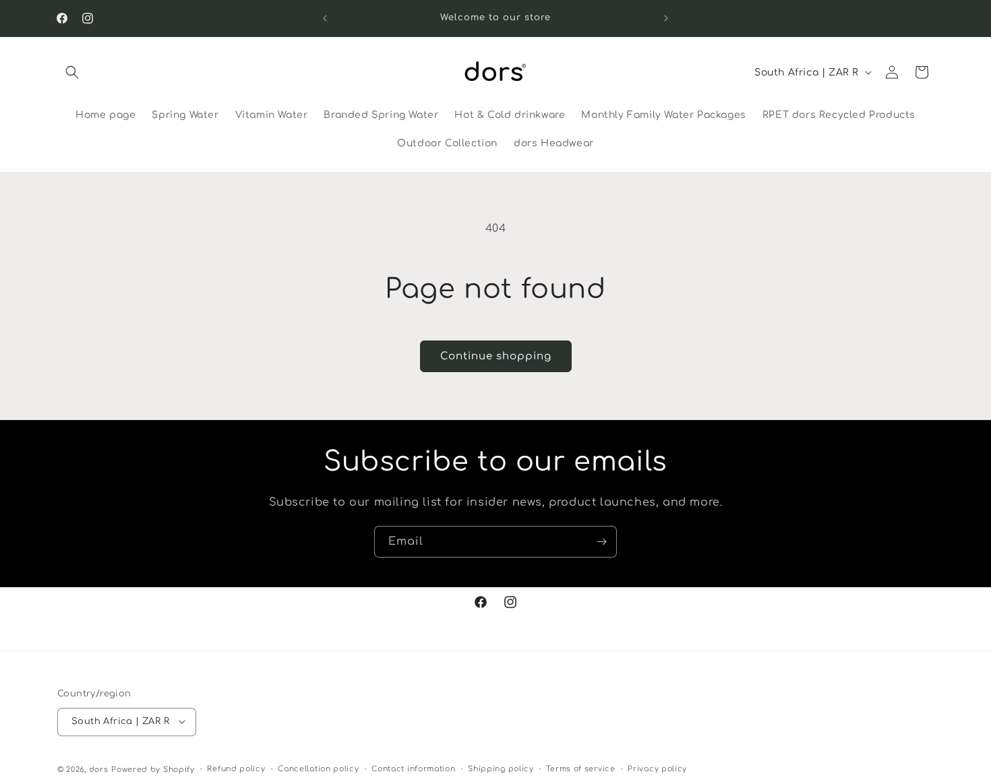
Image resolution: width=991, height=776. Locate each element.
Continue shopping (495, 356)
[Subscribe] (601, 542)
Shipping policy (501, 768)
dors (99, 769)
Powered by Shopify (153, 769)
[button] (72, 72)
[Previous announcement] (325, 18)
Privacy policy (657, 768)
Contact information (413, 768)
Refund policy (236, 768)
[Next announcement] (666, 18)
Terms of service (580, 768)
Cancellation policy (318, 768)
